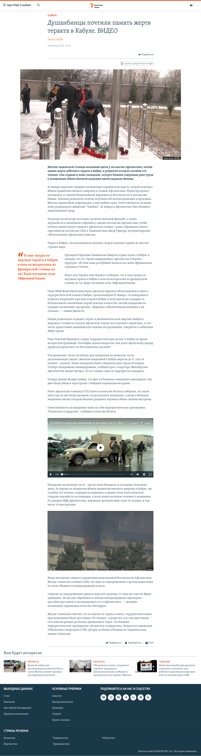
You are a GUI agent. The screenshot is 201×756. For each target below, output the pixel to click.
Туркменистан (61, 744)
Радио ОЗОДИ (55, 39)
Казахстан (9, 738)
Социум (56, 714)
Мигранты (33, 662)
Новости (57, 696)
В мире (52, 15)
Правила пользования (16, 714)
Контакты (9, 702)
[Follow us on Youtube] (103, 697)
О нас (7, 696)
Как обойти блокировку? (17, 708)
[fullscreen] (150, 474)
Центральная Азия (62, 702)
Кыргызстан (10, 744)
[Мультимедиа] (191, 5)
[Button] (145, 55)
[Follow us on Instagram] (111, 697)
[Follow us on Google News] (141, 697)
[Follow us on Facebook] (118, 697)
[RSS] (148, 697)
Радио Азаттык (62, 427)
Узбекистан (108, 738)
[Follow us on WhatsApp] (133, 697)
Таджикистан (60, 738)
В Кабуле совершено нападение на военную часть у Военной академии (97, 423)
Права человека (61, 720)
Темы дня (164, 662)
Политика (57, 708)
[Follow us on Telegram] (126, 697)
